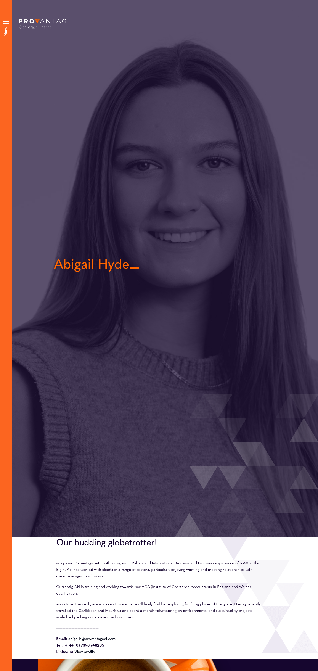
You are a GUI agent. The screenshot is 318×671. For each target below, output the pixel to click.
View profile (84, 651)
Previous (172, 201)
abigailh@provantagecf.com (92, 638)
